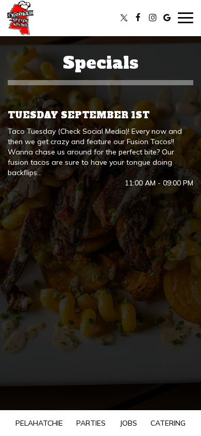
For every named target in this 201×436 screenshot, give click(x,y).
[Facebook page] (138, 17)
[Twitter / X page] (123, 17)
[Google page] (167, 17)
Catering (168, 423)
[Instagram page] (152, 17)
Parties (91, 423)
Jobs (128, 423)
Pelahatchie (38, 423)
